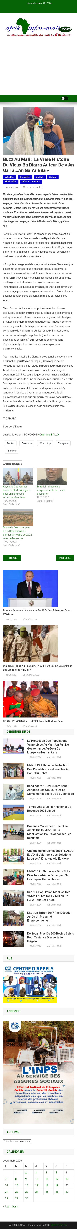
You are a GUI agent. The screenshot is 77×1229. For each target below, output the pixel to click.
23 (26, 1191)
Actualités (25, 177)
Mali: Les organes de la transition (66, 557)
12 (57, 1179)
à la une (9, 177)
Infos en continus (31, 181)
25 (46, 1191)
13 (67, 1179)
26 (57, 1191)
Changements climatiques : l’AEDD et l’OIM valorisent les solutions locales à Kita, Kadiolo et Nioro (50, 854)
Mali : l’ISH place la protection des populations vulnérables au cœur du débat (48, 769)
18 (46, 1185)
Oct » (15, 1206)
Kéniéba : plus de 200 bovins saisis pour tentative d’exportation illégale (50, 937)
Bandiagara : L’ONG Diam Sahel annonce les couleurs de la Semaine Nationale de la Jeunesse (50, 789)
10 (36, 1179)
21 (6, 1191)
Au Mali (40, 177)
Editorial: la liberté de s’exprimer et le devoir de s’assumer (51, 490)
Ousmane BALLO (32, 187)
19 (57, 1185)
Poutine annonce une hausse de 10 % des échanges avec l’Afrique (36, 612)
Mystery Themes (59, 1225)
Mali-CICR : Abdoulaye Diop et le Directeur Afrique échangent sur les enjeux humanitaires (48, 875)
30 (26, 1198)
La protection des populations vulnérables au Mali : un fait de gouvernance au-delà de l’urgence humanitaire (48, 746)
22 (16, 1191)
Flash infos (10, 181)
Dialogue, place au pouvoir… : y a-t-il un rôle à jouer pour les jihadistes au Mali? (37, 667)
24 (36, 1191)
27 (67, 1191)
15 (16, 1185)
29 (16, 1198)
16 (26, 1185)
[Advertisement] (38, 70)
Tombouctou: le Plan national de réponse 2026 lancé (49, 808)
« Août (6, 1206)
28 (6, 1198)
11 (46, 1179)
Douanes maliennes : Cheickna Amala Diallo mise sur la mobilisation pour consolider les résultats (49, 832)
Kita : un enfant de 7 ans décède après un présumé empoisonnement (48, 916)
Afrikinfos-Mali (30, 619)
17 (36, 1185)
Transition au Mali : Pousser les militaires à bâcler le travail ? (15, 557)
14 (6, 1185)
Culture (52, 177)
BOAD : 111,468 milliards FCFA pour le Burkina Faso (33, 721)
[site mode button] (64, 98)
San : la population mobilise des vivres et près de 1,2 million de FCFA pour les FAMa (48, 896)
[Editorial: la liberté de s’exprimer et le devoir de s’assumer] (52, 476)
